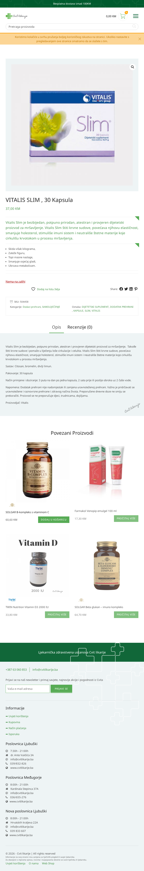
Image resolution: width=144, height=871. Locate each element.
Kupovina (14, 722)
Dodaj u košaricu (54, 519)
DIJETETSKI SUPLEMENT (95, 306)
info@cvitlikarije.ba (45, 670)
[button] (132, 67)
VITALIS (96, 310)
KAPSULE (78, 310)
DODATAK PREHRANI (121, 306)
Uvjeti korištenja (18, 716)
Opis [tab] (56, 327)
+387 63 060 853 (16, 670)
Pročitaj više (126, 518)
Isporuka (14, 734)
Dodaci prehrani (32, 306)
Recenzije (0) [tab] (79, 327)
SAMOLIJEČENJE (51, 306)
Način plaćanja (17, 728)
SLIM (87, 310)
